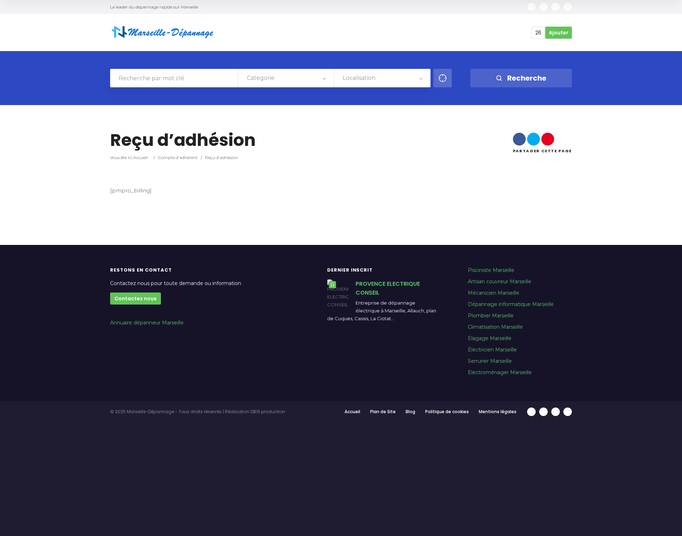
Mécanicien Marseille (493, 293)
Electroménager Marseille (500, 372)
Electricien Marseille (492, 349)
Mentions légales (497, 412)
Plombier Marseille (491, 315)
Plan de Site (383, 412)
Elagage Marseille (490, 338)
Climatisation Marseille (495, 327)
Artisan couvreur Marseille (499, 281)
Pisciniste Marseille (491, 270)
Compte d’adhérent (178, 157)
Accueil (140, 157)
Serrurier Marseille (490, 361)
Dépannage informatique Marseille (511, 304)
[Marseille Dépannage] (163, 32)
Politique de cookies (447, 412)
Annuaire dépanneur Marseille (147, 322)
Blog (410, 412)
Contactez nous (135, 298)
